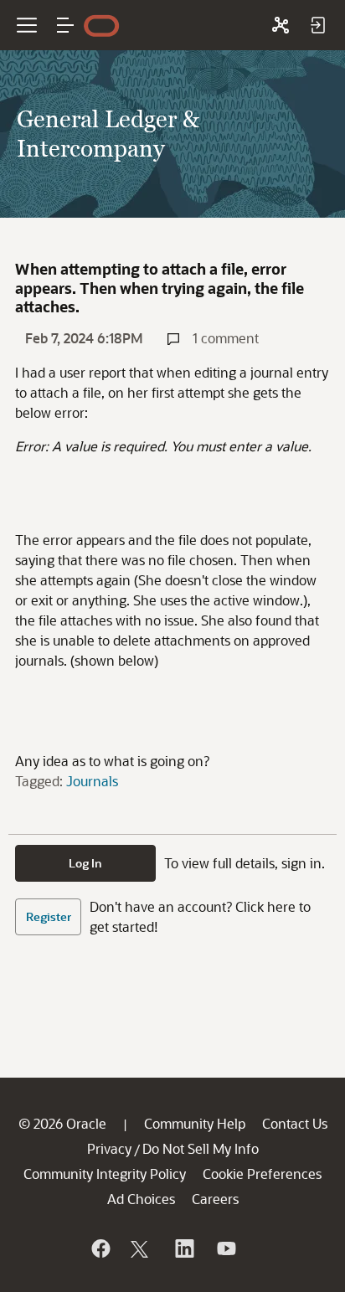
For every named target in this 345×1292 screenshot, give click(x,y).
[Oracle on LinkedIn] (183, 1248)
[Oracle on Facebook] (100, 1248)
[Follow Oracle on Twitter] (141, 1248)
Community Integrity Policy (104, 1173)
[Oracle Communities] (280, 25)
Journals (92, 781)
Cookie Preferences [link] (262, 1173)
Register (48, 916)
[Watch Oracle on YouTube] (225, 1248)
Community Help (194, 1123)
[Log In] (317, 25)
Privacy (109, 1148)
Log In (85, 863)
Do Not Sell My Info (200, 1148)
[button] (65, 25)
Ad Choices (141, 1198)
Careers (215, 1198)
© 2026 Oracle (62, 1123)
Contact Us (294, 1123)
